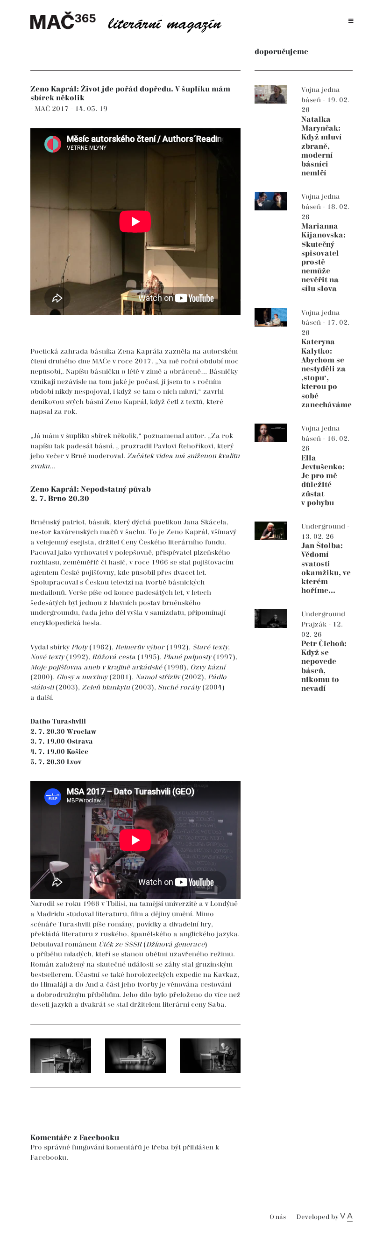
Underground (324, 526)
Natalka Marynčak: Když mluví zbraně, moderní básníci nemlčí (321, 146)
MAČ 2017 (53, 108)
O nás (278, 1217)
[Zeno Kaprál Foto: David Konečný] (60, 1055)
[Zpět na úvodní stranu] (130, 21)
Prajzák (314, 624)
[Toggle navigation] (351, 21)
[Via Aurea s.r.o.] (346, 1217)
